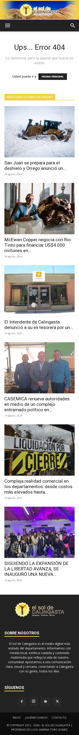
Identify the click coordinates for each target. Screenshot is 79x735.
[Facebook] (21, 701)
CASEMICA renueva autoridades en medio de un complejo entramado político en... (37, 404)
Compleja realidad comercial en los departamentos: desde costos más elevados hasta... (38, 487)
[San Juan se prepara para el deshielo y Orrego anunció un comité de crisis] (39, 131)
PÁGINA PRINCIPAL (53, 76)
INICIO (17, 718)
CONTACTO (59, 718)
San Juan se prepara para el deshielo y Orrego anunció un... (35, 165)
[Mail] (45, 701)
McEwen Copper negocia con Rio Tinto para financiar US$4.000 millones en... (37, 245)
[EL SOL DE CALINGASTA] (39, 10)
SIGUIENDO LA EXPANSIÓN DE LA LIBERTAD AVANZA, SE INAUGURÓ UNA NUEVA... (36, 569)
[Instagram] (33, 701)
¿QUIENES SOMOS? (36, 718)
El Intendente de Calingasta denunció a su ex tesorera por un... (38, 324)
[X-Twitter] (57, 701)
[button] (7, 25)
